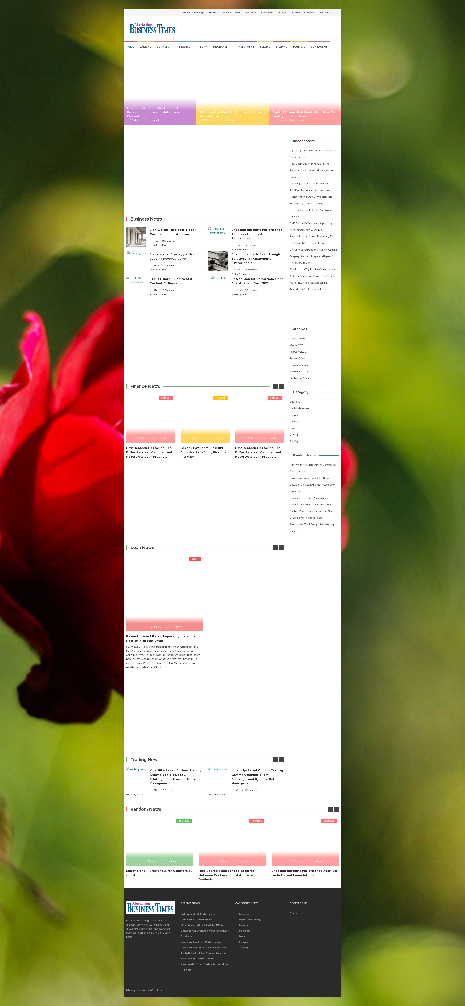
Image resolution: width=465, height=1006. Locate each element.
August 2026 (297, 338)
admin (156, 120)
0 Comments (167, 240)
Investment (266, 12)
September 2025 (299, 378)
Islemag (131, 990)
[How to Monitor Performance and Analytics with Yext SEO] (218, 278)
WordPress (157, 990)
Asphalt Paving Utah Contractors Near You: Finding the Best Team (305, 114)
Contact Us (324, 12)
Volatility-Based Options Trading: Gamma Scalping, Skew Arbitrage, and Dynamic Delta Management (313, 256)
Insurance (250, 12)
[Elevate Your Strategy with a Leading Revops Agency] (136, 253)
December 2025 (299, 364)
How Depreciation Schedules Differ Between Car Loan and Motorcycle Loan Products (157, 112)
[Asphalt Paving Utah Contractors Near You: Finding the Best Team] (305, 53)
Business (213, 12)
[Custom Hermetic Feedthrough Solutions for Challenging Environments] (218, 261)
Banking (199, 12)
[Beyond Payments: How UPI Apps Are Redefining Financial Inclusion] (150, 395)
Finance (226, 12)
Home (186, 12)
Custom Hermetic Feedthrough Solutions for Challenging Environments (256, 259)
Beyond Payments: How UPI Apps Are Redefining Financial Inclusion (149, 452)
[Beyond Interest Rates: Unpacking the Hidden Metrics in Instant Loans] (164, 556)
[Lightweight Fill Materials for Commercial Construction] (136, 237)
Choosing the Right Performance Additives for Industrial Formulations (232, 114)
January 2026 (297, 358)
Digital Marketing (299, 408)
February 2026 (298, 351)
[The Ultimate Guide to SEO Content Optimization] (136, 280)
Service (282, 12)
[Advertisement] (270, 27)
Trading (295, 12)
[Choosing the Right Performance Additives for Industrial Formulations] (232, 53)
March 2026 (296, 345)
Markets (309, 12)
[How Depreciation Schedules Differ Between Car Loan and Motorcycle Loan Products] (160, 53)
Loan (238, 12)
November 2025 (299, 371)
